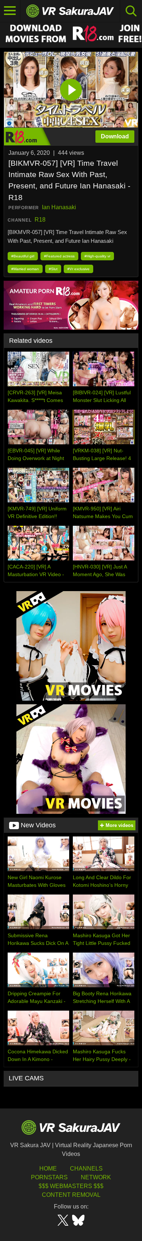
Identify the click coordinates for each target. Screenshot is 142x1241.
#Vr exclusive (78, 269)
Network (96, 1177)
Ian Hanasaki (59, 207)
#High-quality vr (97, 256)
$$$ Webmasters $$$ (71, 1186)
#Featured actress (59, 256)
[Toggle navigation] (10, 11)
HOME (48, 1168)
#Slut (53, 269)
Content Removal (71, 1195)
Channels (86, 1168)
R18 (40, 220)
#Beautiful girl (22, 256)
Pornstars (49, 1177)
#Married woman (25, 269)
